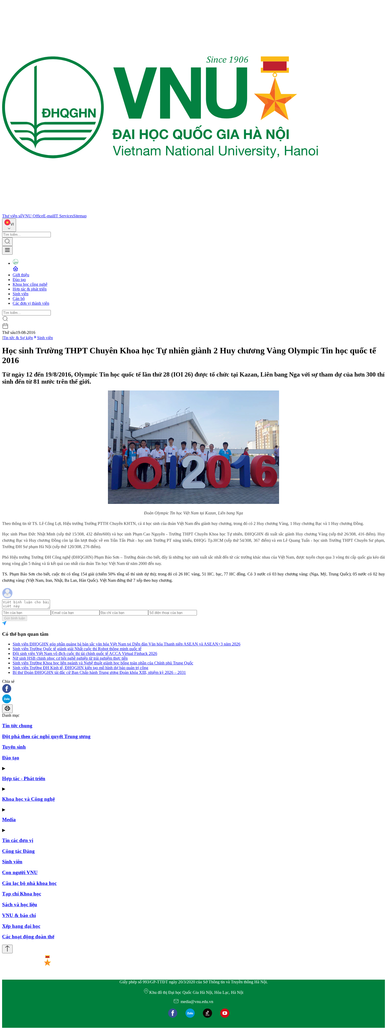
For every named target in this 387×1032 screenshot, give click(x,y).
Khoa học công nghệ (30, 284)
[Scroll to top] (7, 949)
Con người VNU (20, 872)
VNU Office (32, 216)
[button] (193, 689)
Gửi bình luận (14, 618)
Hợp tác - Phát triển (23, 778)
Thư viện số (12, 216)
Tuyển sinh (14, 747)
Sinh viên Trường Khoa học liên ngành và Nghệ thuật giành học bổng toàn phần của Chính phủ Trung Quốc (103, 663)
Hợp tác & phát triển (30, 289)
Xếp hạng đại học (21, 926)
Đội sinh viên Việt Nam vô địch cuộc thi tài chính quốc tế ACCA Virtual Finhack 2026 (85, 653)
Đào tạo (19, 279)
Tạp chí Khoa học (21, 893)
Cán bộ (19, 298)
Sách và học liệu (19, 904)
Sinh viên (20, 294)
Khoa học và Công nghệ (28, 799)
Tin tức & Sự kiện (18, 337)
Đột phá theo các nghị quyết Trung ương (46, 736)
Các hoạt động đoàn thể (28, 936)
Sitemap (80, 216)
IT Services (63, 216)
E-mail (48, 216)
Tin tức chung (17, 725)
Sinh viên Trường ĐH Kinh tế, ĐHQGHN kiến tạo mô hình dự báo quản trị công (80, 667)
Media (9, 819)
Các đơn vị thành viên (31, 303)
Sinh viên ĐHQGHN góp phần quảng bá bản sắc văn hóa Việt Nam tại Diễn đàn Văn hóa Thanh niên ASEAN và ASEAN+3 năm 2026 (126, 644)
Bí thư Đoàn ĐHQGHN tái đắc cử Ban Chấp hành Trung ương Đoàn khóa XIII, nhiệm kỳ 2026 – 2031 (99, 672)
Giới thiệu (21, 275)
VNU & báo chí (19, 915)
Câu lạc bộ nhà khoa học (29, 883)
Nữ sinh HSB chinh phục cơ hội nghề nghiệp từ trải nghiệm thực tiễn (70, 658)
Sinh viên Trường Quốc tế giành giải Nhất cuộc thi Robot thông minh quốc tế (77, 649)
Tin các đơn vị (17, 840)
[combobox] (9, 225)
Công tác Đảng (18, 851)
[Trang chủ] (160, 211)
